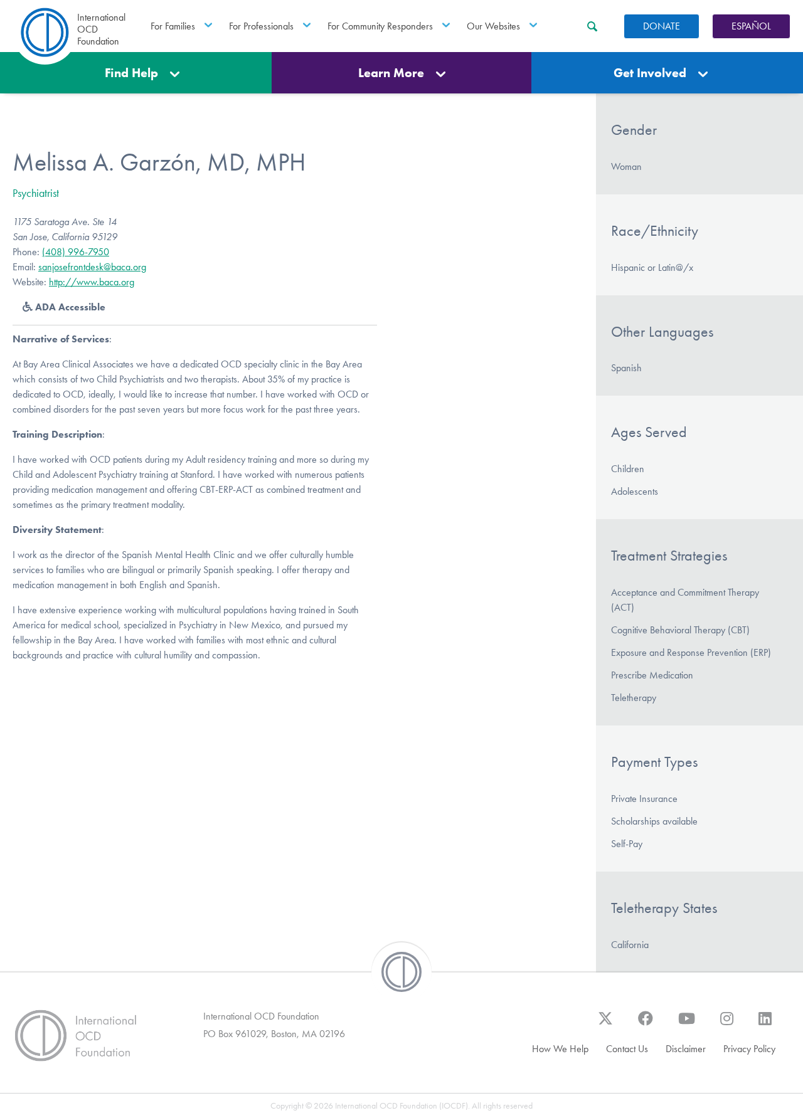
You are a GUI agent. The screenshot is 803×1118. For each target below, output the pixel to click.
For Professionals (261, 26)
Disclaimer (686, 1049)
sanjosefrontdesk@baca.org (92, 267)
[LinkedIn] (765, 1025)
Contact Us (627, 1049)
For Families (173, 26)
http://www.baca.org (91, 282)
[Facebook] (645, 1025)
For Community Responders (380, 26)
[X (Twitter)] (605, 1025)
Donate (661, 26)
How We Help (560, 1049)
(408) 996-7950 (75, 252)
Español (751, 26)
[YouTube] (686, 1025)
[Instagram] (727, 1025)
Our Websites (493, 26)
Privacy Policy (749, 1049)
